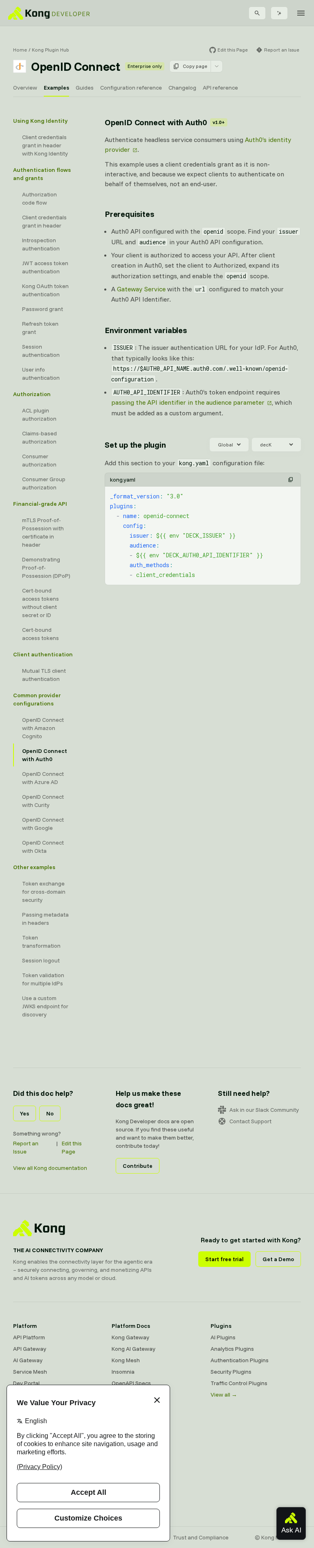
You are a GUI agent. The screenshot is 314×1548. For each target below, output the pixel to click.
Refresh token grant (40, 328)
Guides (85, 87)
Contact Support (250, 1121)
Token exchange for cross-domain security (43, 892)
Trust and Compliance (201, 1537)
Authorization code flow (39, 198)
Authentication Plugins (240, 1360)
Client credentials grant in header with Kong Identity (45, 145)
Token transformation (41, 941)
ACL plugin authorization (39, 414)
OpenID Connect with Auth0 (44, 755)
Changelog (182, 87)
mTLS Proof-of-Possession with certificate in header (43, 532)
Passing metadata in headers (45, 918)
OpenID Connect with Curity (43, 801)
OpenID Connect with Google (43, 823)
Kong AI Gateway (133, 1348)
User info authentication (41, 373)
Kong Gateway (130, 1337)
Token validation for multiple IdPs (43, 979)
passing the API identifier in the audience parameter (188, 402)
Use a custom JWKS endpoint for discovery (45, 1006)
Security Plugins (231, 1371)
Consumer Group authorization (43, 483)
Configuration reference (131, 87)
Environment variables (146, 330)
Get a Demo (278, 1259)
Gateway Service (141, 289)
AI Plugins (223, 1337)
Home (20, 50)
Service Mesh (30, 1371)
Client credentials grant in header (44, 221)
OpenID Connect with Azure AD (43, 778)
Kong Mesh (126, 1360)
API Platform (29, 1337)
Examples (56, 87)
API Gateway (29, 1348)
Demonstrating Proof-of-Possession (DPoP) (46, 567)
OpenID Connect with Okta (43, 846)
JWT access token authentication (45, 267)
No (50, 1113)
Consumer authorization (39, 460)
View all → (224, 1394)
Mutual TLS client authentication (44, 675)
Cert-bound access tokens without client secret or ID (40, 603)
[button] (291, 479)
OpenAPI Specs (131, 1383)
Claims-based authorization (39, 437)
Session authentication (41, 350)
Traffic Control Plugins (239, 1383)
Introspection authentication (41, 244)
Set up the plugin (135, 444)
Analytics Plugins (232, 1348)
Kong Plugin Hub (50, 50)
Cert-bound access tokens (40, 634)
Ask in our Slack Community (264, 1109)
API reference (220, 87)
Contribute (138, 1165)
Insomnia (123, 1371)
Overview (25, 87)
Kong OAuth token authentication (45, 290)
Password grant (42, 309)
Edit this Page (72, 1147)
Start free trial (224, 1259)
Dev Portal (26, 1383)
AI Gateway (28, 1360)
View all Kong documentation (50, 1168)
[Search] (257, 13)
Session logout (41, 960)
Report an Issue (25, 1147)
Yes (24, 1113)
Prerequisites (129, 214)
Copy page (195, 66)
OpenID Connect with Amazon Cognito (43, 728)
